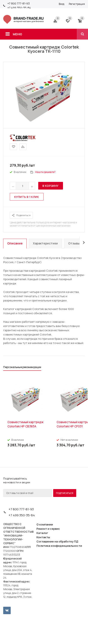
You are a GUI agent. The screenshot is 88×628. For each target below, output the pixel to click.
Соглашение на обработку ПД (57, 541)
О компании (45, 524)
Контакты (43, 537)
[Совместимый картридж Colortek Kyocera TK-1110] (44, 124)
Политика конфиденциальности (59, 546)
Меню (17, 34)
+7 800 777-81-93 (18, 3)
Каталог (42, 533)
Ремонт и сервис (48, 529)
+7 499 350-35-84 (19, 8)
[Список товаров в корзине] (82, 22)
